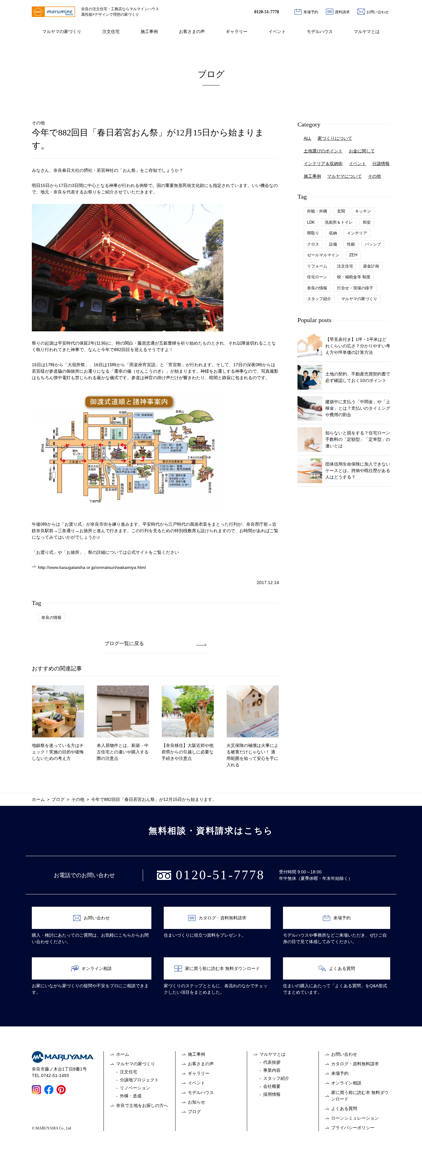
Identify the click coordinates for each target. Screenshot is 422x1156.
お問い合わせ (377, 12)
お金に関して (362, 150)
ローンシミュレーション (355, 1118)
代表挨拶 (272, 1062)
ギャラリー (236, 31)
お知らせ (196, 1102)
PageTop (411, 1145)
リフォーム (317, 266)
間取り (313, 233)
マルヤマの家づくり (61, 31)
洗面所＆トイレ (339, 222)
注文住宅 (111, 31)
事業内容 (272, 1070)
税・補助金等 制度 (353, 277)
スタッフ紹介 (319, 298)
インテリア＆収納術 (323, 163)
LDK (311, 222)
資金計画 (371, 266)
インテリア (357, 233)
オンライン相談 (97, 968)
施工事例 (149, 31)
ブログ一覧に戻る (124, 643)
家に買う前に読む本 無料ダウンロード (222, 968)
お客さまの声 (192, 31)
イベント (277, 31)
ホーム (122, 1054)
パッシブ (373, 244)
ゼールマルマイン (323, 255)
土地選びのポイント (323, 150)
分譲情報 (381, 163)
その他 (374, 176)
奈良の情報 (51, 617)
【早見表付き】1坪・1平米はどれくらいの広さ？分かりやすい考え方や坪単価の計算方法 (357, 346)
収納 (333, 233)
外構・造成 (130, 1095)
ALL (307, 138)
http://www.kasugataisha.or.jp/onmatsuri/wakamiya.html (92, 567)
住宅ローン (317, 277)
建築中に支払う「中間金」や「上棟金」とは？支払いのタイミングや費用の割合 (357, 408)
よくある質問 (342, 968)
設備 (333, 244)
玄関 (341, 211)
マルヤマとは (367, 31)
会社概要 (272, 1086)
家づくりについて (335, 138)
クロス (313, 244)
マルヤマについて (344, 176)
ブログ (194, 1111)
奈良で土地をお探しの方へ (142, 1105)
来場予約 (310, 12)
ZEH (353, 255)
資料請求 (342, 12)
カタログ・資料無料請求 (222, 917)
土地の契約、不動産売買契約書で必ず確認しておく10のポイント (357, 377)
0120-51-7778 (266, 12)
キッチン (363, 211)
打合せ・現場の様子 (355, 288)
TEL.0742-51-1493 (50, 1075)
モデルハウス (320, 31)
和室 (367, 222)
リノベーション (135, 1087)
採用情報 (272, 1094)
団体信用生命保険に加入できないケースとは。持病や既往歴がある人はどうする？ (357, 470)
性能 (351, 244)
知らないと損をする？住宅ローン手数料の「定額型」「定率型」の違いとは (357, 439)
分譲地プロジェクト (139, 1079)
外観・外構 (317, 211)
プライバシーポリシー (352, 1127)
